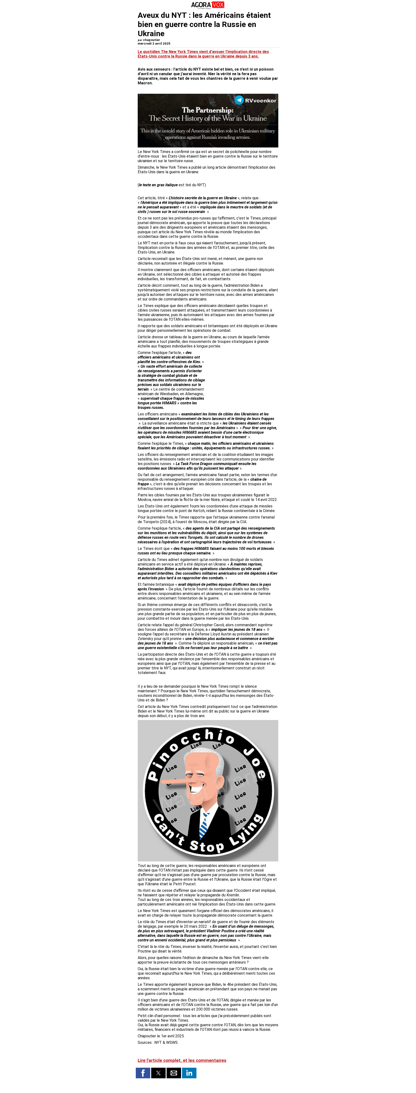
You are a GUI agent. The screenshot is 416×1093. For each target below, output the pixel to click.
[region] (242, 376)
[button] (143, 1073)
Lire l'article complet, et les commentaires (182, 1060)
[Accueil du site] (208, 8)
